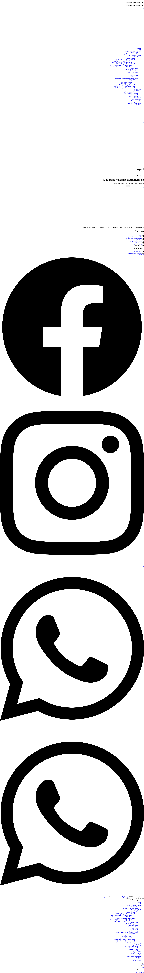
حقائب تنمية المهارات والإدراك (130, 54)
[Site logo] (136, 45)
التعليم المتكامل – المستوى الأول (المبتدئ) (124, 85)
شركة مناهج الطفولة (124, 896)
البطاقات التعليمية (133, 95)
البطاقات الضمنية (133, 96)
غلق (143, 964)
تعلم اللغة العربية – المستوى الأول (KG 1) (122, 62)
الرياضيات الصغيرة (133, 75)
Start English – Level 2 (126, 82)
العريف (104, 896)
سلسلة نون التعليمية (133, 72)
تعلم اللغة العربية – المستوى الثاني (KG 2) (121, 66)
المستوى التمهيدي (130, 58)
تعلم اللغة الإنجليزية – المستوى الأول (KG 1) (121, 61)
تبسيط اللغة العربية (133, 76)
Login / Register (137, 960)
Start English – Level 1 (126, 80)
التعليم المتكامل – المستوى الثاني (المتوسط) (124, 86)
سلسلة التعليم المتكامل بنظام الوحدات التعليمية (126, 78)
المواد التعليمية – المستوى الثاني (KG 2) (125, 64)
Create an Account (139, 972)
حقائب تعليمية (134, 52)
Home (137, 173)
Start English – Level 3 (126, 83)
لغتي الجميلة (135, 73)
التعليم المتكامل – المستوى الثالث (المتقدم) (124, 87)
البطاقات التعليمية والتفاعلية (131, 93)
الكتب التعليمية (134, 68)
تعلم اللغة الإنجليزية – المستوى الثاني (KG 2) (121, 65)
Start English (132, 79)
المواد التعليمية (134, 56)
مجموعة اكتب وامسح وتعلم (131, 92)
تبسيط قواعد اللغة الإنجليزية (131, 69)
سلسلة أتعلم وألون (133, 71)
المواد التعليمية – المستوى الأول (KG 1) (125, 59)
